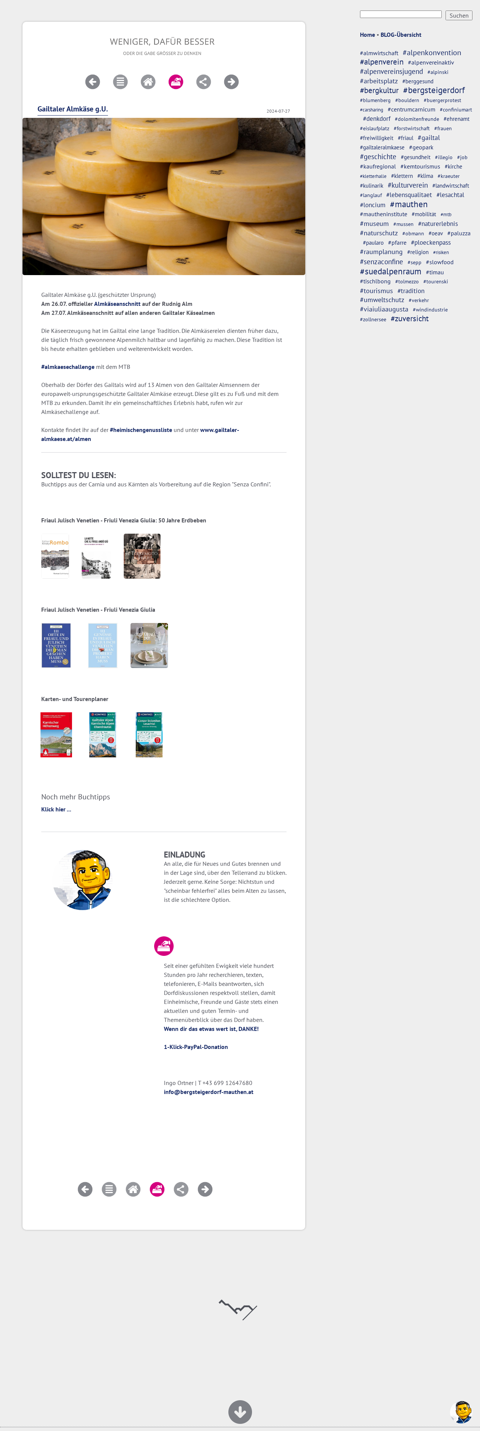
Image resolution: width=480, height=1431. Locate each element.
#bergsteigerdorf (434, 89)
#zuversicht (410, 318)
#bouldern (407, 100)
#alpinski (438, 72)
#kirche (453, 166)
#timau (435, 272)
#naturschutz (379, 233)
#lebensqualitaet (409, 195)
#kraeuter (449, 176)
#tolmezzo (407, 281)
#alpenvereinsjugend (391, 71)
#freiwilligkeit (376, 137)
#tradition (411, 290)
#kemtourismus (420, 166)
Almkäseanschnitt (117, 303)
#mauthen (409, 204)
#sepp (415, 262)
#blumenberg (375, 100)
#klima (425, 175)
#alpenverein (382, 62)
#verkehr (419, 300)
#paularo (373, 242)
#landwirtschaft (450, 185)
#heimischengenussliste (141, 429)
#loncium (373, 205)
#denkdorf (376, 118)
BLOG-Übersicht (401, 34)
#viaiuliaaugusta (384, 309)
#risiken (441, 252)
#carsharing (371, 109)
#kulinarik (371, 185)
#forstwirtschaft (412, 128)
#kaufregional (378, 166)
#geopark (421, 147)
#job (462, 157)
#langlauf (371, 195)
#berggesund (418, 81)
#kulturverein (408, 185)
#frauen (443, 128)
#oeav (436, 233)
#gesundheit (415, 157)
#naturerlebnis (438, 224)
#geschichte (378, 156)
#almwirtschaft (379, 53)
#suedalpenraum (391, 271)
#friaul (405, 137)
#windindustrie (430, 309)
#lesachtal (450, 195)
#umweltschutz (382, 299)
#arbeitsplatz (379, 81)
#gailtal (429, 137)
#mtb (446, 214)
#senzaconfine (381, 261)
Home (367, 34)
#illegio (444, 157)
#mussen (403, 224)
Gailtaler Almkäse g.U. (73, 109)
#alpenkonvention (432, 52)
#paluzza (459, 233)
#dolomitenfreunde (417, 118)
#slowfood (440, 262)
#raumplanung (381, 251)
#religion (418, 252)
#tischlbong (375, 281)
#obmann (413, 233)
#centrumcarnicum (411, 109)
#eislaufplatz (374, 128)
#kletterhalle (373, 176)
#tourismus (376, 290)
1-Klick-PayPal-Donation (196, 1046)
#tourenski (435, 281)
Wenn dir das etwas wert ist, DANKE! (211, 1028)
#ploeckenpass (431, 242)
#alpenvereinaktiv (431, 62)
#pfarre (397, 242)
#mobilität (424, 214)
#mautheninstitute (383, 214)
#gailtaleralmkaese (382, 147)
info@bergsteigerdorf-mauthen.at (209, 1091)
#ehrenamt (457, 118)
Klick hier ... (56, 809)
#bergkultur (379, 90)
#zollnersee (373, 319)
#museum (374, 223)
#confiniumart (456, 109)
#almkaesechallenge (67, 366)
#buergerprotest (442, 100)
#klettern (402, 175)
